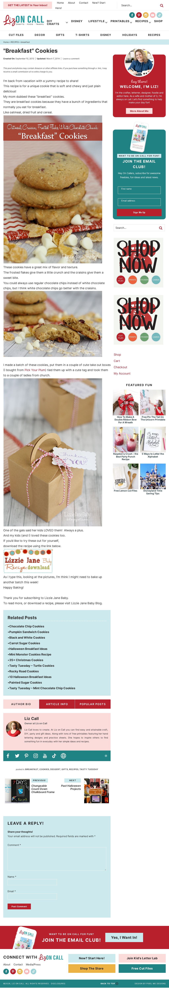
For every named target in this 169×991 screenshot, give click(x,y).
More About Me (139, 111)
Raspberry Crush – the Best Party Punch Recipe (125, 456)
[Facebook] (132, 15)
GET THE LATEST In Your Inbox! (28, 5)
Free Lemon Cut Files (125, 490)
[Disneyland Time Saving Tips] (153, 487)
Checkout (120, 367)
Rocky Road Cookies (24, 671)
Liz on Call (23, 20)
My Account (122, 373)
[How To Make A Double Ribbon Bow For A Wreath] (125, 413)
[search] (162, 6)
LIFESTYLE (96, 21)
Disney (77, 21)
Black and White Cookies (27, 637)
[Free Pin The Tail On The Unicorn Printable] (153, 413)
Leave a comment (71, 58)
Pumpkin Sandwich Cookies (29, 632)
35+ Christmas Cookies (26, 660)
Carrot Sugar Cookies (24, 643)
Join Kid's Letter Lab (142, 958)
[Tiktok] (159, 15)
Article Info (57, 704)
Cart (117, 361)
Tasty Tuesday (89, 769)
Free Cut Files (142, 968)
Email (12, 891)
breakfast (31, 769)
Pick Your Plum (35, 370)
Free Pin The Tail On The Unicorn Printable (153, 418)
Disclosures (58, 983)
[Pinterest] (139, 15)
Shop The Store (91, 968)
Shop (158, 21)
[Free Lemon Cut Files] (125, 487)
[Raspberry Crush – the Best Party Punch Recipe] (125, 450)
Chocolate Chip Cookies (26, 626)
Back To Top (108, 983)
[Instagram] (146, 15)
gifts (65, 769)
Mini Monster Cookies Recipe (30, 654)
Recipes (141, 21)
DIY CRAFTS (53, 23)
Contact (83, 2)
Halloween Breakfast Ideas (28, 649)
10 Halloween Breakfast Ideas (30, 677)
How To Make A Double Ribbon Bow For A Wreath (126, 420)
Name (12, 876)
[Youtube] (152, 15)
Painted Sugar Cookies (25, 682)
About (71, 2)
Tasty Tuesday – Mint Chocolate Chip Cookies (42, 688)
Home (60, 2)
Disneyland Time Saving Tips (152, 492)
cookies (44, 769)
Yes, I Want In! (124, 937)
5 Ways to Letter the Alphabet (153, 455)
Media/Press (33, 964)
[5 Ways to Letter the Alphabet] (153, 450)
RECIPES (74, 769)
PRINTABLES (120, 21)
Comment (14, 845)
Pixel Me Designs (156, 983)
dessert (55, 769)
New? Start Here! (92, 958)
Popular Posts (93, 704)
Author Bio (21, 704)
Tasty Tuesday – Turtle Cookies (31, 665)
